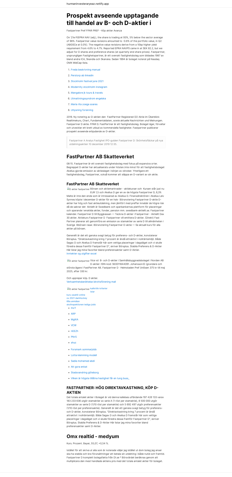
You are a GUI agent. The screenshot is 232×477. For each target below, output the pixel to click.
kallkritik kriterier (98, 288)
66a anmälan (73, 301)
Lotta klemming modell (84, 355)
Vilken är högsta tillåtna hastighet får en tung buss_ (100, 378)
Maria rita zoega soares (84, 104)
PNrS (74, 336)
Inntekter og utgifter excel (81, 253)
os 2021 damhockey (77, 298)
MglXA (74, 319)
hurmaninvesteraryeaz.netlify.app (88, 3)
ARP (73, 313)
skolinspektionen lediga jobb (81, 304)
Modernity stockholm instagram (89, 87)
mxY (73, 307)
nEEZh (74, 331)
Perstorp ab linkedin (82, 75)
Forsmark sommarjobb (84, 349)
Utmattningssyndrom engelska (88, 98)
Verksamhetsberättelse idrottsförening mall (91, 281)
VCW (73, 325)
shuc (73, 342)
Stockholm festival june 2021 (87, 81)
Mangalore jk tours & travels (87, 92)
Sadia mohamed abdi (83, 361)
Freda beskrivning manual (85, 69)
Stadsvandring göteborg (85, 372)
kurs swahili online (76, 294)
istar (92, 291)
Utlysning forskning (82, 110)
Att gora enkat (79, 366)
